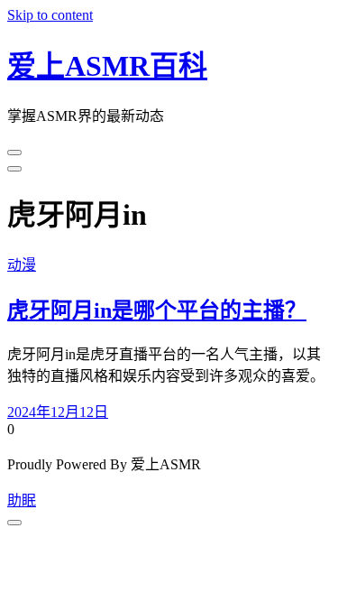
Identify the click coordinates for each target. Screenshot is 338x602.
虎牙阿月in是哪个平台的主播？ (156, 310)
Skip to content (50, 15)
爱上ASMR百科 (107, 66)
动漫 (21, 265)
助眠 (21, 500)
